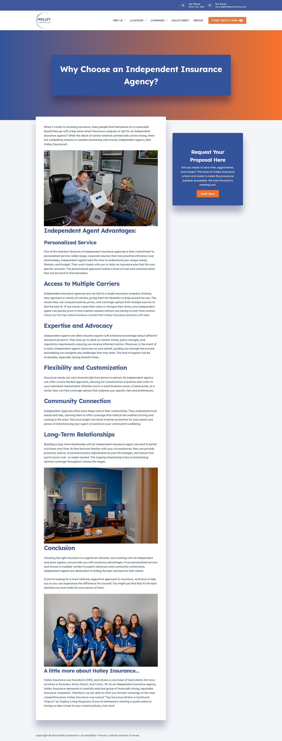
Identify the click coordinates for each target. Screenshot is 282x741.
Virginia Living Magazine (75, 701)
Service (198, 20)
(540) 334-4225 (196, 6)
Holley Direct (180, 20)
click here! (108, 705)
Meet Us (118, 20)
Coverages (157, 20)
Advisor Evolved (129, 735)
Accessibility (88, 735)
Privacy (103, 735)
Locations (136, 20)
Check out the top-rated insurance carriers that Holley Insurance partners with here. (97, 315)
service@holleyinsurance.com (230, 6)
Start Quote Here (225, 20)
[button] (208, 193)
